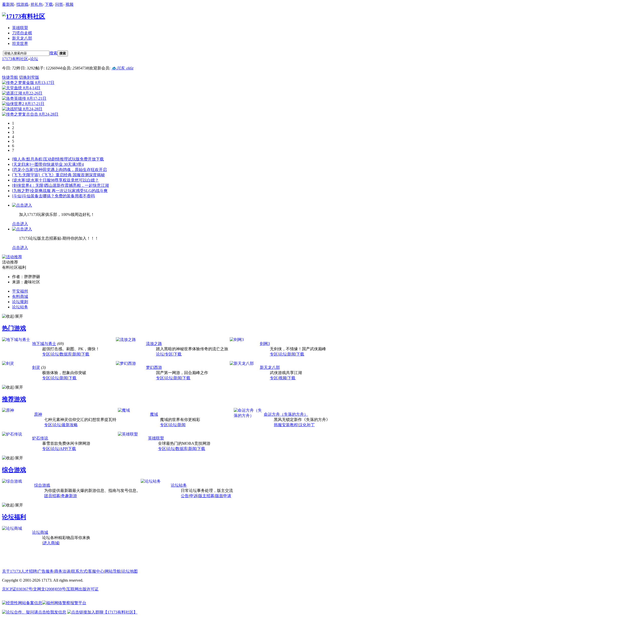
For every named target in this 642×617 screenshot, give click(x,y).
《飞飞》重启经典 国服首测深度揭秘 (72, 175)
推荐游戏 (14, 399)
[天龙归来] (21, 164)
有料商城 (20, 296)
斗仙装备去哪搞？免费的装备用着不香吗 (59, 196)
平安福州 (20, 291)
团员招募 (52, 496)
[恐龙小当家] (23, 169)
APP (63, 449)
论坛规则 (20, 302)
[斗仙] (17, 196)
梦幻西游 (154, 367)
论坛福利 (14, 517)
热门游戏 (14, 328)
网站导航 (113, 571)
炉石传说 (40, 438)
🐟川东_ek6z (122, 68)
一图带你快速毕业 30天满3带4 (57, 164)
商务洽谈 (62, 571)
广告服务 (46, 571)
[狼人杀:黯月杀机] (28, 159)
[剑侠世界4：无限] (28, 185)
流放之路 (154, 343)
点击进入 (20, 224)
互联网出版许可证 (82, 589)
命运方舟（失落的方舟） (286, 414)
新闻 (76, 354)
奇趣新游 (69, 496)
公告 (185, 496)
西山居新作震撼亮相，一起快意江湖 (77, 185)
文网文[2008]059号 (49, 589)
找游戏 (22, 4)
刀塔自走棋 (22, 33)
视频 (69, 4)
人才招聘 (29, 571)
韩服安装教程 (286, 425)
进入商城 (51, 543)
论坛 (34, 59)
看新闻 (8, 4)
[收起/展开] (12, 316)
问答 (59, 4)
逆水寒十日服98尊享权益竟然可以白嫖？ (63, 180)
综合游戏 (14, 470)
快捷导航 (10, 77)
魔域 (154, 414)
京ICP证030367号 (17, 589)
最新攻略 (70, 425)
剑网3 (265, 343)
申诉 (194, 496)
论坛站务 (20, 307)
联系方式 (79, 571)
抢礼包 (37, 4)
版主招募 (206, 496)
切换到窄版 (29, 77)
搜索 (53, 53)
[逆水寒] (19, 180)
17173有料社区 (15, 59)
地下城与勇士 (44, 343)
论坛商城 (40, 532)
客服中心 (96, 571)
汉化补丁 (307, 425)
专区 (46, 354)
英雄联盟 (20, 28)
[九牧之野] (21, 191)
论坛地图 (130, 571)
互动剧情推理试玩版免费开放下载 (74, 159)
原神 (38, 414)
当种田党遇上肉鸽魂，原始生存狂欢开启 (71, 169)
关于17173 (11, 571)
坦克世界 (20, 43)
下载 (49, 4)
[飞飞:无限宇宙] (26, 175)
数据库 (66, 354)
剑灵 (36, 367)
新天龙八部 (22, 38)
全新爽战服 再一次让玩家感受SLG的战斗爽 (69, 191)
